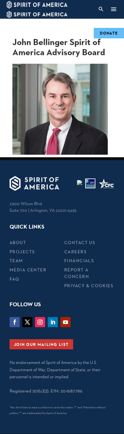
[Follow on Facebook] (15, 322)
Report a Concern (76, 273)
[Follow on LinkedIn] (53, 322)
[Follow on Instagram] (40, 322)
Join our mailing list (41, 344)
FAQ (14, 279)
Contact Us (79, 242)
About (18, 242)
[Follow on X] (27, 322)
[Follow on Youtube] (65, 322)
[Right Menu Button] (113, 9)
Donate (109, 33)
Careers (75, 252)
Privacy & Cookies (88, 285)
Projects (22, 252)
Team (16, 260)
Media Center (28, 270)
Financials (79, 260)
